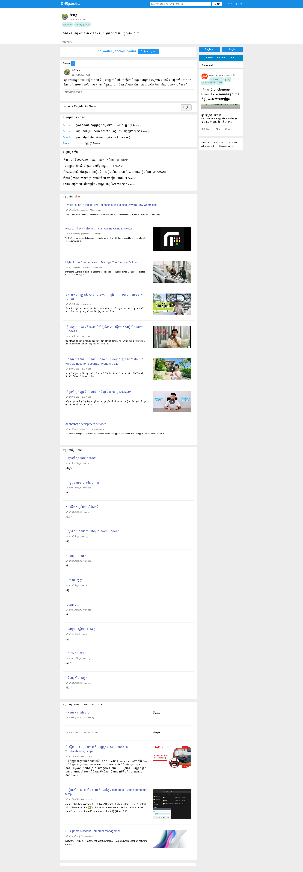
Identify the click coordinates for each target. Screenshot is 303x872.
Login (229, 4)
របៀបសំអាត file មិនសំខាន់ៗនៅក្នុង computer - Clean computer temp (106, 792)
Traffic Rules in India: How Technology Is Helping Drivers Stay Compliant (111, 205)
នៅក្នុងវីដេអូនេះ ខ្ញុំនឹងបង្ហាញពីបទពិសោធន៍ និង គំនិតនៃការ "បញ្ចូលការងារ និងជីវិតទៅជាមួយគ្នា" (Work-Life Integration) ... (105, 375)
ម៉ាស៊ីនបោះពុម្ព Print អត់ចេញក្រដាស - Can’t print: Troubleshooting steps (97, 749)
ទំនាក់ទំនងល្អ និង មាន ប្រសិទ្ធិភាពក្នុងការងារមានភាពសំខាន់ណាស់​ (104, 297)
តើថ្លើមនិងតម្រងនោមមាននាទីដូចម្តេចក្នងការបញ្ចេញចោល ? (100, 33)
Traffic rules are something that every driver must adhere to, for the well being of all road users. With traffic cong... (113, 214)
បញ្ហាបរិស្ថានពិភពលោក (80, 458)
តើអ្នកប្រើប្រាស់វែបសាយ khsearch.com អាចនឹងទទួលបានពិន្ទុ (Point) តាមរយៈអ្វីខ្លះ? (220, 94)
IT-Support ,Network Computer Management (93, 831)
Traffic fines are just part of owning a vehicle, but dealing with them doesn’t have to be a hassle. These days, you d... (105, 240)
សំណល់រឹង (72, 604)
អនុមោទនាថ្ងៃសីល (77, 712)
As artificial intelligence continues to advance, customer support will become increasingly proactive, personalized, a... (115, 433)
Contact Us (219, 142)
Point (219, 83)
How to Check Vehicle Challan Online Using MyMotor (98, 228)
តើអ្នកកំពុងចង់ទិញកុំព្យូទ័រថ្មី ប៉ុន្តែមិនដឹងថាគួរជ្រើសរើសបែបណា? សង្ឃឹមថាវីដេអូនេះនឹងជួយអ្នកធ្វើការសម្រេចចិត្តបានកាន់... (106, 403)
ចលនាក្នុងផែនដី (75, 653)
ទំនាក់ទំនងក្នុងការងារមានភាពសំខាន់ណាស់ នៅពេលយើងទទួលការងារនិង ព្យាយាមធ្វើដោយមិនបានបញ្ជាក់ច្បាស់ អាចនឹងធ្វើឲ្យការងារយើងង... (104, 310)
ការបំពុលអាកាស (76, 556)
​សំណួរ (68, 468)
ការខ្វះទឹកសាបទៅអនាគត (82, 482)
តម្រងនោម (67, 24)
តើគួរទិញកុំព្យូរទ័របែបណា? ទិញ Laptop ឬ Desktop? (98, 392)
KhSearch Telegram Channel (220, 58)
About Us (205, 142)
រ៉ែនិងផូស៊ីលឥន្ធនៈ (77, 678)
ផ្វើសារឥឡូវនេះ (150, 51)
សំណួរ (68, 493)
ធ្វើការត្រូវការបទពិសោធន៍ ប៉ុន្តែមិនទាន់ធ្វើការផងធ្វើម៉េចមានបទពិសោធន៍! (105, 329)
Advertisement (207, 146)
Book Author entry (227, 146)
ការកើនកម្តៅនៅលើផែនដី (81, 507)
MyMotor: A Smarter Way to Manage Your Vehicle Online (101, 262)
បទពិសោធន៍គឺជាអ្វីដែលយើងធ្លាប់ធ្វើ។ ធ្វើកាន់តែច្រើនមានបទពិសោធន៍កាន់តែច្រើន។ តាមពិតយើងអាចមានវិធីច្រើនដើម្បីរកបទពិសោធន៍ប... (105, 343)
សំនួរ (68, 541)
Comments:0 (75, 92)
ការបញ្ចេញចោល (82, 24)
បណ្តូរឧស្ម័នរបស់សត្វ (80, 629)
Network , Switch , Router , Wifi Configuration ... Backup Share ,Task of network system (106, 843)
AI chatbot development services (85, 424)
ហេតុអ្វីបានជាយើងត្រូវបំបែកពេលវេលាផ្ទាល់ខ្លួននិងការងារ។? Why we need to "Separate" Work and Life (104, 361)
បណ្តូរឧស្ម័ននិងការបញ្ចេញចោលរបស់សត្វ (92, 531)
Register (209, 49)
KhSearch (233, 142)
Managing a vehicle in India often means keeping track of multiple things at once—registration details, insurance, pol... (105, 273)
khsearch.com (217, 79)
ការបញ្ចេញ (74, 580)
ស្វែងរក (217, 4)
